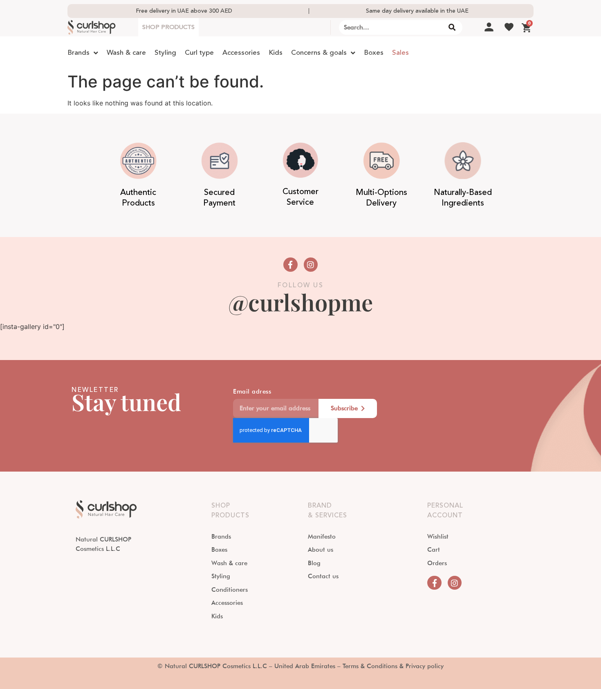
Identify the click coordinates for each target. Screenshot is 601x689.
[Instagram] (311, 264)
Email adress (252, 392)
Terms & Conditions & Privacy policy (393, 666)
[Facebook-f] (290, 264)
